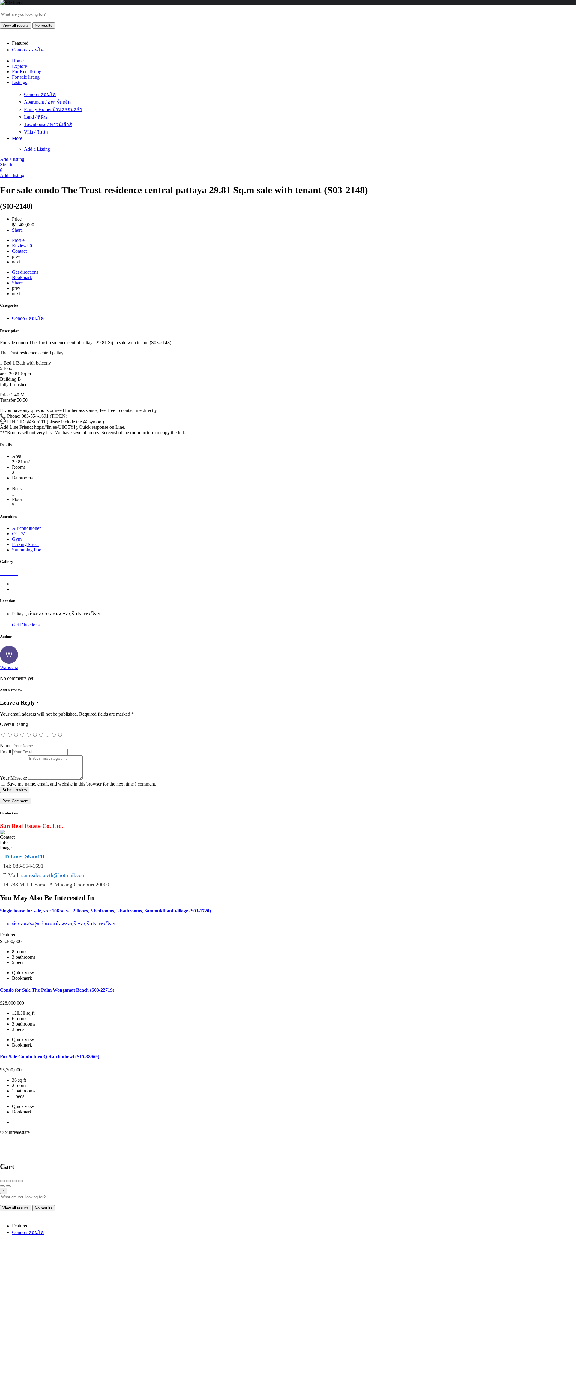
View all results (15, 25)
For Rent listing (26, 71)
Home (18, 60)
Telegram (142, 1291)
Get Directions (26, 624)
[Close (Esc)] (2, 1181)
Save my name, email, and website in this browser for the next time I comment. (81, 783)
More (17, 138)
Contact (19, 251)
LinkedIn (293, 1291)
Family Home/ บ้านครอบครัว (53, 109)
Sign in (7, 164)
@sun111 (34, 857)
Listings (19, 82)
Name (5, 745)
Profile (18, 240)
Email (5, 751)
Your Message (13, 777)
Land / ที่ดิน (35, 116)
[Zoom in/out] (20, 1181)
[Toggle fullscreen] (14, 1181)
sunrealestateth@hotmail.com (53, 875)
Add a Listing (37, 149)
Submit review (14, 790)
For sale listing (26, 77)
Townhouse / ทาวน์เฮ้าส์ (48, 124)
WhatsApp (443, 1269)
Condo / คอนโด (40, 94)
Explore (19, 66)
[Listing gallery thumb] (0, 573)
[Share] (8, 1181)
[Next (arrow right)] (8, 1186)
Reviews (22, 245)
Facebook (142, 1269)
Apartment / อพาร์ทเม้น (47, 101)
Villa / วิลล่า (36, 131)
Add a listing (12, 159)
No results (43, 25)
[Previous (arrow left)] (2, 1186)
